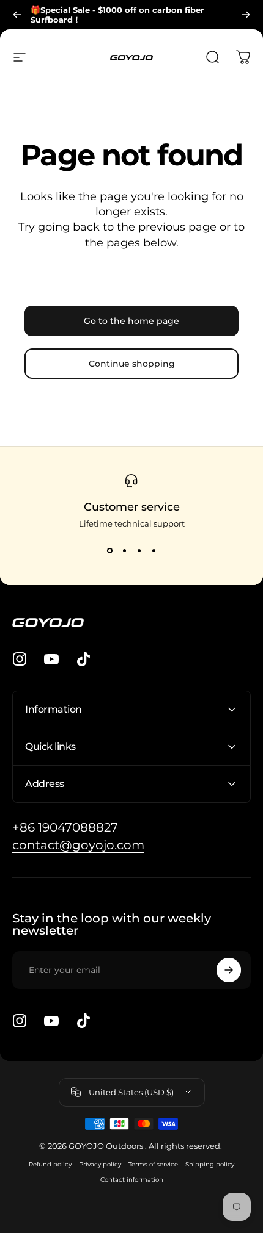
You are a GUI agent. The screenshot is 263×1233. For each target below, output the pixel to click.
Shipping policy (209, 1164)
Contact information (131, 1180)
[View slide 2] (124, 550)
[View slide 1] (109, 550)
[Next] (245, 14)
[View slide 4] (153, 550)
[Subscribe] (229, 970)
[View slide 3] (139, 550)
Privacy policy (100, 1164)
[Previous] (17, 14)
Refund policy (50, 1164)
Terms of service (153, 1164)
